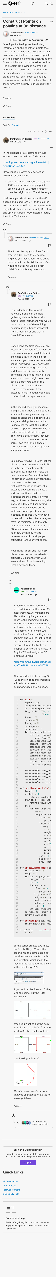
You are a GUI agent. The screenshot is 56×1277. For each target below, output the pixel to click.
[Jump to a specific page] (50, 131)
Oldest (15, 125)
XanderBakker (28, 588)
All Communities (10, 1181)
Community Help (11, 1194)
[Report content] (51, 22)
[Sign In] (51, 3)
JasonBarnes (17, 32)
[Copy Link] (46, 40)
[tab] (9, 117)
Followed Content (11, 1189)
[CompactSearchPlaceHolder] (46, 3)
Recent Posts (9, 1185)
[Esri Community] (14, 3)
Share (7, 106)
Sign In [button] (28, 1162)
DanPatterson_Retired (21, 139)
